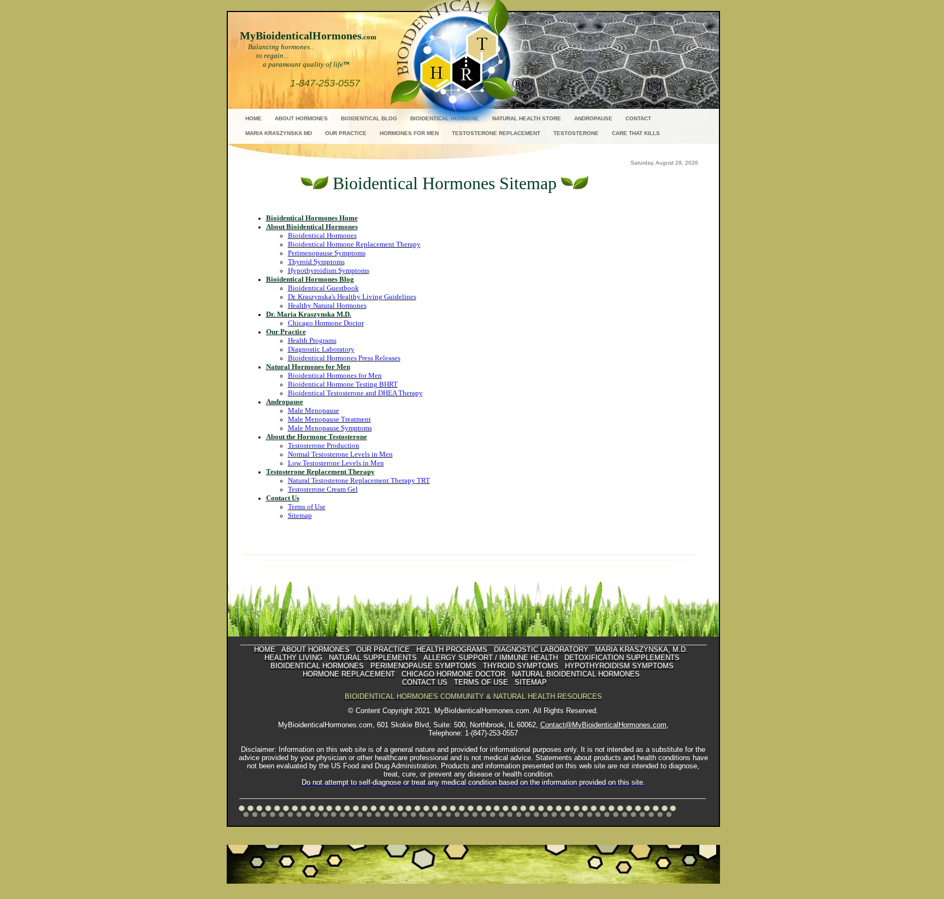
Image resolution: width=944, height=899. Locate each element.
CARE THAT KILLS (636, 133)
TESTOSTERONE (576, 133)
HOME (253, 118)
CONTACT (638, 118)
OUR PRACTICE (346, 133)
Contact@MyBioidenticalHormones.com (603, 725)
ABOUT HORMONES (301, 118)
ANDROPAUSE (593, 118)
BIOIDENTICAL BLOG (369, 118)
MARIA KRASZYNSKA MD (278, 133)
